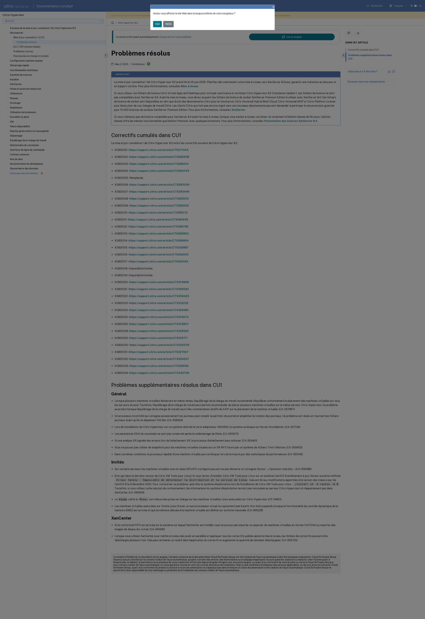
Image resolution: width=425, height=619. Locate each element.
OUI (157, 24)
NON (168, 24)
